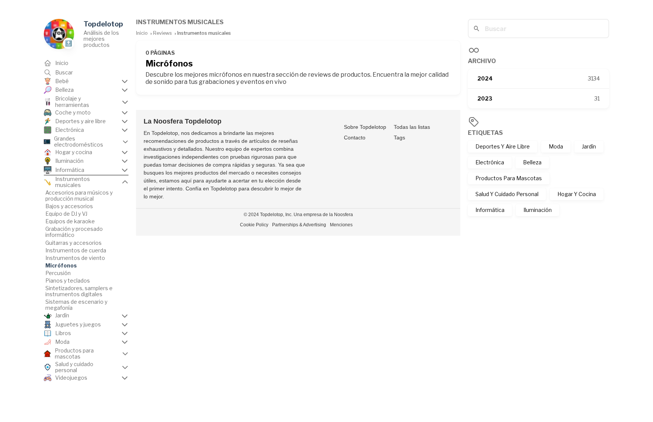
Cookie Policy (254, 224)
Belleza (532, 162)
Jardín (589, 146)
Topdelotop (103, 24)
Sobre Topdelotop (365, 127)
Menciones (341, 224)
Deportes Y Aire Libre (502, 146)
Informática (489, 210)
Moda (556, 146)
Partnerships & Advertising (299, 224)
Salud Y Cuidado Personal (506, 194)
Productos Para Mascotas (508, 178)
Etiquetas (485, 132)
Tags (399, 137)
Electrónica (489, 162)
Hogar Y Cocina (576, 194)
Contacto (354, 137)
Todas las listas (412, 127)
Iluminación (537, 210)
